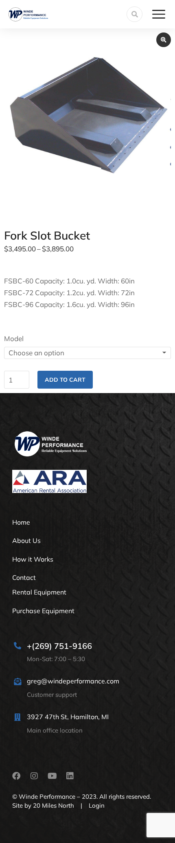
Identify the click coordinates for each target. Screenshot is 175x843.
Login (97, 805)
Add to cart (65, 379)
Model (14, 338)
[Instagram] (34, 776)
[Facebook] (16, 776)
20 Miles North (53, 805)
